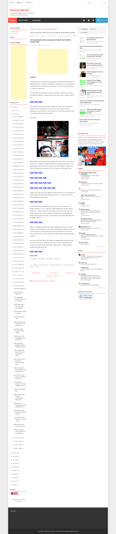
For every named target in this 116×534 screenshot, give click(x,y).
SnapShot (83, 274)
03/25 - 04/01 (17, 159)
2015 (14, 460)
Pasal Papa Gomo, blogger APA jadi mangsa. (19, 330)
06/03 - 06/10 (17, 194)
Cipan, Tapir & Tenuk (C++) (88, 195)
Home (12, 2)
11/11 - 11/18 (17, 275)
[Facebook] (84, 20)
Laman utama (53, 273)
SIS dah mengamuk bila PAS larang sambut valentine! (95, 55)
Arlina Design (65, 531)
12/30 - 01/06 (17, 448)
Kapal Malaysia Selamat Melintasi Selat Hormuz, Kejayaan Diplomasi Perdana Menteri (91, 212)
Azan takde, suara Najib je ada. (18, 293)
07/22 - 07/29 (17, 219)
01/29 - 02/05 (17, 131)
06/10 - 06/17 (17, 197)
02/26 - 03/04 (17, 145)
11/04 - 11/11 (17, 271)
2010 (14, 107)
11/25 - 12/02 (17, 282)
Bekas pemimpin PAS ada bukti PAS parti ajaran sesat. (19, 323)
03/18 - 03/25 (17, 155)
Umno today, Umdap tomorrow (88, 264)
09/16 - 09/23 (17, 247)
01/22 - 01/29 (17, 127)
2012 (14, 114)
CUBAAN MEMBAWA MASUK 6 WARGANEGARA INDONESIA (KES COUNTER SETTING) (92, 236)
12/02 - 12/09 (17, 285)
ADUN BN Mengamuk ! (20, 288)
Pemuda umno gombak (55, 265)
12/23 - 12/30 (17, 445)
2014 (14, 456)
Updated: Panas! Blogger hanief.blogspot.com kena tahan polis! (94, 82)
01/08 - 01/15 (17, 120)
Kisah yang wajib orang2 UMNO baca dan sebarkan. (20, 299)
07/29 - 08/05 (17, 222)
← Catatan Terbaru (35, 273)
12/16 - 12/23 (17, 441)
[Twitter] (93, 20)
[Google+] (88, 20)
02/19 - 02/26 (17, 141)
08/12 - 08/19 (17, 229)
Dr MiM (83, 255)
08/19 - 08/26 (17, 233)
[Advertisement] (18, 72)
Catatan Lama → (70, 273)
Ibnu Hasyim (84, 242)
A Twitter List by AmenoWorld (15, 32)
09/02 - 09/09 (17, 240)
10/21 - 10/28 (17, 264)
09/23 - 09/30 (17, 250)
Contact (21, 2)
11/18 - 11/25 (17, 278)
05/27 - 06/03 (17, 190)
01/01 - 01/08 (17, 117)
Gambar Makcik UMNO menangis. (20, 312)
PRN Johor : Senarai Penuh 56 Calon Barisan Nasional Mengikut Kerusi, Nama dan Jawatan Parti (92, 257)
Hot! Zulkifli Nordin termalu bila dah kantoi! (95, 38)
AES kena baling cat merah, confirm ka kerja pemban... (19, 431)
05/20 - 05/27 (17, 187)
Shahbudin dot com (86, 219)
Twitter (50, 259)
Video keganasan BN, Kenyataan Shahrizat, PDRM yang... (19, 361)
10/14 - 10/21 (17, 261)
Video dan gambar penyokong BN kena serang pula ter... (20, 369)
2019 (14, 474)
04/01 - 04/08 (17, 162)
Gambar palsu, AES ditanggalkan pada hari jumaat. (19, 337)
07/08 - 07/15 (17, 212)
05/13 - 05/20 (17, 183)
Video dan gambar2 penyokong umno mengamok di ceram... (19, 352)
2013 (14, 453)
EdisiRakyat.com (85, 227)
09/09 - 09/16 (17, 243)
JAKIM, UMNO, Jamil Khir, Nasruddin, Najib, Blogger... (19, 306)
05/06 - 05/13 (17, 180)
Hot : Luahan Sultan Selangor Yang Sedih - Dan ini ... (20, 419)
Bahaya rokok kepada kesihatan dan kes (91, 228)
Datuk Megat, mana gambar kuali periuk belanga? (20, 412)
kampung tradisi (43, 265)
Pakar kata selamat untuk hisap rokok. (19, 425)
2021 (14, 481)
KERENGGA (84, 182)
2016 (14, 463)
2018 (14, 470)
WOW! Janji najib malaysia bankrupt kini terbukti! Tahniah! (94, 111)
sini (31, 88)
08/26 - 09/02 (17, 236)
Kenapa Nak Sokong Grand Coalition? (92, 137)
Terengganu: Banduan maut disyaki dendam (92, 183)
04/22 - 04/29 (17, 173)
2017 (14, 467)
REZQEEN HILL (85, 267)
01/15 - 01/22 (17, 124)
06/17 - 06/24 (17, 201)
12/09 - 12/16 (17, 438)
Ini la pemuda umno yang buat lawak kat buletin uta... (20, 376)
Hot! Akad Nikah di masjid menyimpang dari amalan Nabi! (94, 92)
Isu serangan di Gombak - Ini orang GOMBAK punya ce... (20, 383)
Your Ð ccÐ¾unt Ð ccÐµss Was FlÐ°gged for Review (92, 269)
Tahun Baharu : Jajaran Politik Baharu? (90, 285)
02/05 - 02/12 (17, 134)
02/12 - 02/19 (17, 138)
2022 (14, 484)
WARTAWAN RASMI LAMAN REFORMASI (89, 173)
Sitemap (30, 2)
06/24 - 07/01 (17, 205)
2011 (14, 110)
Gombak (35, 265)
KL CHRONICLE (85, 283)
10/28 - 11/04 (17, 268)
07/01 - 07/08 (17, 208)
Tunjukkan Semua (101, 246)
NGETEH (83, 204)
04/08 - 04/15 (17, 166)
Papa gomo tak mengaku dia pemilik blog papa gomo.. (20, 405)
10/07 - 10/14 (17, 257)
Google (34, 259)
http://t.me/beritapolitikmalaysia (47, 29)
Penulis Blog (36, 20)
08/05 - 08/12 (17, 226)
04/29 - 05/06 (17, 176)
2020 (14, 477)
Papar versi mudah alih (52, 276)
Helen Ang (84, 263)
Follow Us (102, 20)
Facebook (42, 259)
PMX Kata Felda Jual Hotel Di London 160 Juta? (91, 197)
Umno (37, 266)
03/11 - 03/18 (17, 152)
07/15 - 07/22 (17, 215)
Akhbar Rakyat (85, 209)
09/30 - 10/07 (17, 254)
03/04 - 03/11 (17, 148)
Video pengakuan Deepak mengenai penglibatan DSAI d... (20, 345)
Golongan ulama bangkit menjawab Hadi (91, 190)
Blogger (20, 501)
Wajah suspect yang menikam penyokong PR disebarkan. (19, 397)
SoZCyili (83, 233)
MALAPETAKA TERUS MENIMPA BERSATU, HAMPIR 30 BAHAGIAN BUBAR (91, 220)
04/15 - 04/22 (17, 169)
